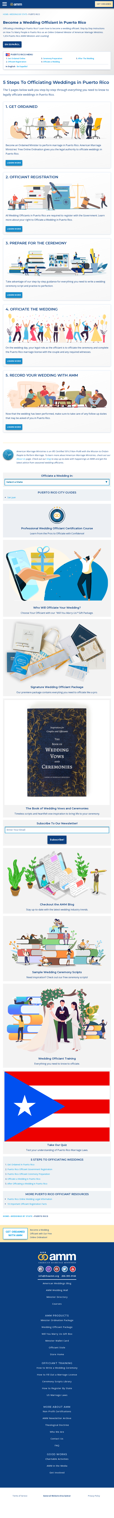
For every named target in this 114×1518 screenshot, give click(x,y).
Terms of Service (20, 1496)
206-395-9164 (68, 1276)
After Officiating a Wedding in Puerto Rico (27, 1183)
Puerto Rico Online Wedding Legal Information (29, 1199)
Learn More (14, 163)
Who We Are (57, 1431)
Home (5, 14)
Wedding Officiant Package (57, 1327)
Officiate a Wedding (51, 61)
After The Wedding (86, 58)
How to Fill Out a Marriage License (57, 1374)
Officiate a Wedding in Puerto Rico (23, 1178)
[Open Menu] (5, 4)
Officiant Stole (57, 1347)
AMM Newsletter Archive (57, 1418)
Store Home (57, 1354)
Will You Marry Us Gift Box (57, 1333)
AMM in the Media (57, 1465)
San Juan (11, 497)
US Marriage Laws (57, 1395)
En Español (12, 44)
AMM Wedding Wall (57, 1290)
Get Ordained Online (16, 58)
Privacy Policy (94, 1496)
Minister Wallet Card (57, 1340)
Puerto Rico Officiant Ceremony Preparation (28, 1174)
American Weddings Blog (57, 1283)
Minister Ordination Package (57, 1320)
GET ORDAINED (104, 4)
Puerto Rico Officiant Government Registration (29, 1169)
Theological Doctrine (57, 1424)
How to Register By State (57, 1388)
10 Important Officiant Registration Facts (27, 1204)
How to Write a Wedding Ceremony (57, 1367)
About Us (20, 458)
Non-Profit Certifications (57, 1411)
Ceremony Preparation (52, 58)
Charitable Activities (57, 1458)
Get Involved (57, 1472)
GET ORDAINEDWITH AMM (15, 1233)
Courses (57, 1303)
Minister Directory (57, 1296)
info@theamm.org (48, 1276)
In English (10, 66)
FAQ (57, 1445)
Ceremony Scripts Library (57, 1381)
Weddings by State (18, 14)
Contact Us (57, 1438)
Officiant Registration (17, 61)
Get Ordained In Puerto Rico (20, 1164)
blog (48, 458)
